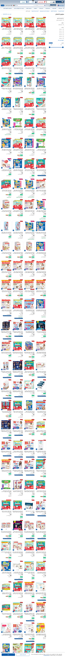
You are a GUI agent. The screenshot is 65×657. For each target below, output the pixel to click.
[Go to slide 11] (3, 106)
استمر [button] (8, 654)
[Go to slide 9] (4, 106)
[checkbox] (63, 20)
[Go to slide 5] (40, 65)
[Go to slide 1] (42, 65)
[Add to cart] (36, 26)
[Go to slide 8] (39, 106)
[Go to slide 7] (39, 65)
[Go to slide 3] (41, 65)
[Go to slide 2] (29, 65)
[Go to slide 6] (40, 106)
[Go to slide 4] (28, 65)
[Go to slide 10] (38, 106)
